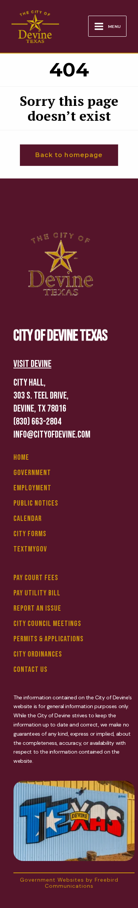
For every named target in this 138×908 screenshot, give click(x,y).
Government (32, 473)
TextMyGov (30, 549)
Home (21, 457)
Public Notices (35, 503)
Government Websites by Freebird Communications (69, 882)
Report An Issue (37, 608)
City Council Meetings (47, 623)
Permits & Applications (48, 639)
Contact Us (30, 669)
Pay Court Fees (35, 578)
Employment (32, 488)
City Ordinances (37, 654)
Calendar (27, 518)
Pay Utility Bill (37, 593)
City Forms (29, 534)
